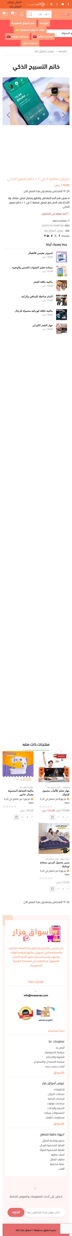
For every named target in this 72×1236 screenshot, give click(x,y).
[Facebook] (68, 4)
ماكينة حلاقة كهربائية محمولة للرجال (34, 310)
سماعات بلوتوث (17, 36)
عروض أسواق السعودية (30, 30)
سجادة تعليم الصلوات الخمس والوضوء (32, 267)
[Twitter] (57, 4)
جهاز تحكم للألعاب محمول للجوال (55, 792)
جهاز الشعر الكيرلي (42, 325)
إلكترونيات (65, 787)
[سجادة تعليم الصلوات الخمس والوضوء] (61, 271)
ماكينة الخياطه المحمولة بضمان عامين (20, 792)
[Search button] (30, 14)
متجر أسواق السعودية (23, 23)
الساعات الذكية (43, 36)
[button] (52, 817)
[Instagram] (51, 4)
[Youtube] (62, 4)
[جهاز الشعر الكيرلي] (61, 329)
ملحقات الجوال (30, 43)
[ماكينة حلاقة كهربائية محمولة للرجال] (61, 314)
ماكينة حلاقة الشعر (43, 281)
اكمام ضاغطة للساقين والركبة (37, 296)
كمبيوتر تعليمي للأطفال (40, 253)
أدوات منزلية (64, 859)
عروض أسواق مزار (44, 51)
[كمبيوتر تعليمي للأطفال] (61, 256)
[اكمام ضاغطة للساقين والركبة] (61, 300)
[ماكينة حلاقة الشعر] (61, 285)
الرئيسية (44, 23)
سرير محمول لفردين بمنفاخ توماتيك (54, 864)
